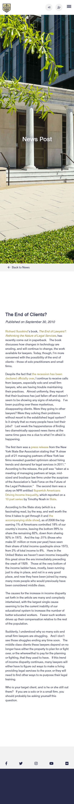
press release (39, 447)
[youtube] (51, 763)
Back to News (20, 267)
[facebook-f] (6, 763)
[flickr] (67, 763)
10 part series (14, 499)
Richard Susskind (16, 331)
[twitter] (21, 763)
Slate (53, 499)
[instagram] (36, 763)
